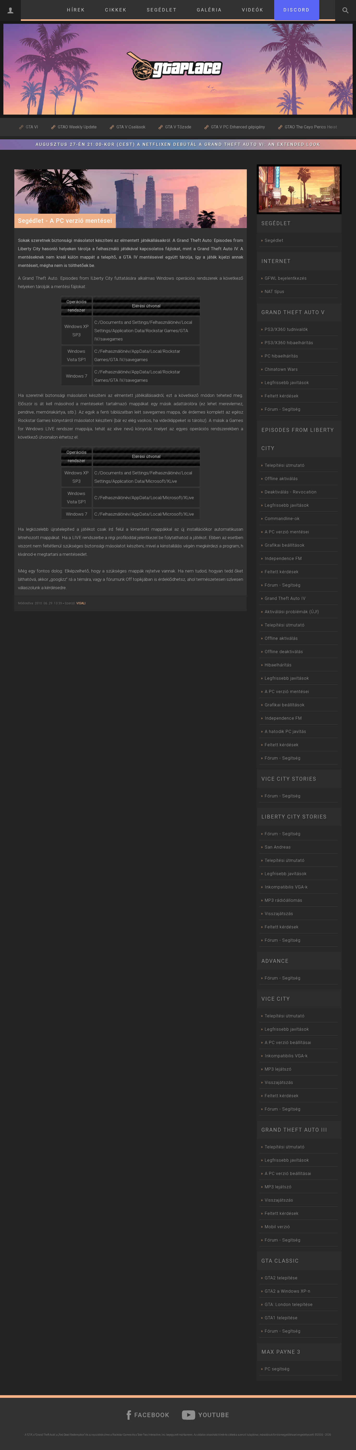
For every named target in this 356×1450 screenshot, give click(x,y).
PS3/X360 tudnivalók (286, 329)
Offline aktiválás (281, 478)
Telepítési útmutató (285, 465)
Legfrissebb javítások (287, 382)
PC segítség (277, 1369)
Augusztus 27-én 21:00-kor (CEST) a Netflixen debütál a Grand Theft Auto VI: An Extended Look (178, 144)
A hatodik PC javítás (285, 731)
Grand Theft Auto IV (285, 598)
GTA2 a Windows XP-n (287, 1291)
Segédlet (274, 240)
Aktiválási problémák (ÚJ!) (292, 611)
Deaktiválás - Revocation (291, 492)
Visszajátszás (279, 913)
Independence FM (283, 558)
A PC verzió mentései (287, 531)
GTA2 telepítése (281, 1277)
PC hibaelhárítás (281, 356)
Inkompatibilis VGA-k (286, 887)
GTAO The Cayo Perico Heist (311, 126)
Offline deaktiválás (284, 651)
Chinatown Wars (281, 369)
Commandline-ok (282, 518)
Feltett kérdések (282, 395)
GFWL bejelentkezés (286, 278)
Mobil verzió (277, 1226)
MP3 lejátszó (278, 1069)
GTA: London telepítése (289, 1304)
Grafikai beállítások (285, 545)
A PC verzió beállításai (288, 1042)
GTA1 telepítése (281, 1317)
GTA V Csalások (130, 126)
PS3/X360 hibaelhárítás (289, 342)
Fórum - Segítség (282, 409)
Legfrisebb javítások (286, 873)
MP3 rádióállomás (283, 900)
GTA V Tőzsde (178, 126)
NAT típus (274, 291)
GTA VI (32, 126)
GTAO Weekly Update (77, 126)
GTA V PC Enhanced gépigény (238, 126)
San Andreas (278, 847)
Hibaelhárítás (278, 665)
